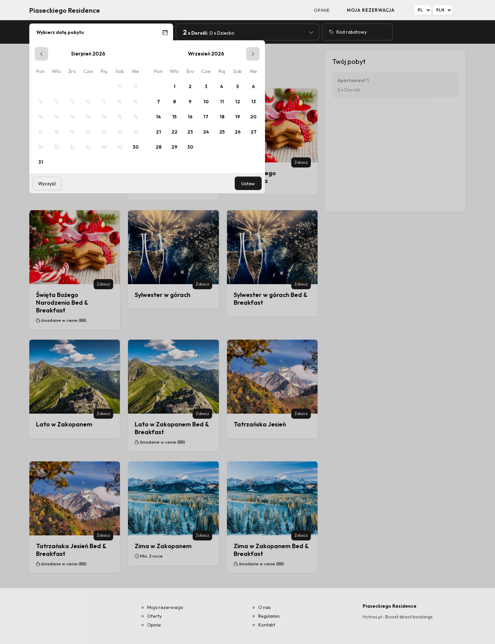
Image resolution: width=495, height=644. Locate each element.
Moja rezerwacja (371, 10)
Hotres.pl (372, 617)
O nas (264, 607)
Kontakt (266, 625)
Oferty (154, 616)
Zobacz (301, 162)
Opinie (322, 10)
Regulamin (269, 616)
